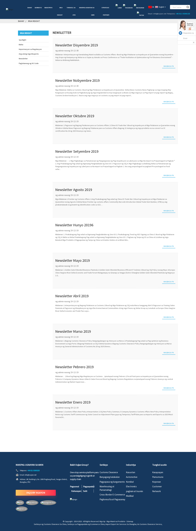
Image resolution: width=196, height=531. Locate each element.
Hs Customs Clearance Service (149, 524)
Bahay (29, 7)
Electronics (131, 486)
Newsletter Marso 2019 (73, 331)
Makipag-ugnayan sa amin (86, 11)
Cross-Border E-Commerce (112, 494)
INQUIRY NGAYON (35, 492)
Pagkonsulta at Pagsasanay (112, 499)
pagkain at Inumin (134, 491)
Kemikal (130, 481)
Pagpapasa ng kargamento (112, 481)
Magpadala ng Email (188, 35)
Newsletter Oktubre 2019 (74, 115)
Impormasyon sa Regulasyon (30, 49)
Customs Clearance (109, 472)
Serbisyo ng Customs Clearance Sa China (50, 524)
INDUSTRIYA (48, 7)
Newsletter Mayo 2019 (72, 260)
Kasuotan (130, 472)
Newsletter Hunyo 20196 (74, 225)
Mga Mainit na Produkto (116, 521)
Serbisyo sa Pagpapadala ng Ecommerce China (86, 524)
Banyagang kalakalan (110, 477)
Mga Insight (60, 11)
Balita (21, 44)
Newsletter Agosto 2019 (73, 189)
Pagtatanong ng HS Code (29, 63)
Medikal (130, 495)
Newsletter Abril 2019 (72, 296)
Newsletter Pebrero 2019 (74, 366)
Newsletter (23, 58)
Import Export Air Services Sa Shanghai (120, 524)
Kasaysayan (157, 472)
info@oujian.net (30, 475)
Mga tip (102, 521)
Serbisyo (38, 7)
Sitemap (130, 521)
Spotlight (22, 40)
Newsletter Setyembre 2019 (77, 151)
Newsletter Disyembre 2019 (76, 45)
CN (153, 7)
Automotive (131, 477)
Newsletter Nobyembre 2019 (77, 80)
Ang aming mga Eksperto (29, 54)
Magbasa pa (169, 66)
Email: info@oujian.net (157, 14)
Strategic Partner (105, 11)
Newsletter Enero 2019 (73, 402)
